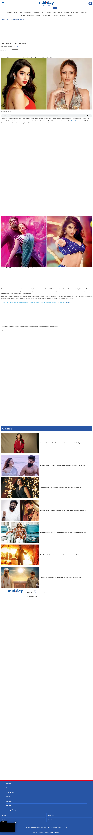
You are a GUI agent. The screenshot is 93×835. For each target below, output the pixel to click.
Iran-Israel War (30, 15)
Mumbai (15, 12)
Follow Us (16, 50)
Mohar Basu (19, 46)
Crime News (55, 15)
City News (62, 15)
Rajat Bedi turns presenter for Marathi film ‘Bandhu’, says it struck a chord (60, 577)
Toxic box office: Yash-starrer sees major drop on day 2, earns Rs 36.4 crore (61, 555)
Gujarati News (51, 815)
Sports (42, 12)
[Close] (15, 822)
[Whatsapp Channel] (11, 53)
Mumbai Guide (84, 12)
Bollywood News (46, 15)
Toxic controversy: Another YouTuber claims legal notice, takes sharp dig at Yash (62, 465)
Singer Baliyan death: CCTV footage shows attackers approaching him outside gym (63, 532)
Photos (54, 12)
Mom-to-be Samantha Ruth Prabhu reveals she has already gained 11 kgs (60, 443)
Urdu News (3, 819)
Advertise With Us (35, 827)
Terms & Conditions (52, 827)
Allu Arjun (16, 326)
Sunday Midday (11, 810)
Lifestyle (48, 12)
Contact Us (60, 827)
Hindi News (3, 815)
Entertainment (27, 12)
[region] (46, 32)
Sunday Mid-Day (74, 12)
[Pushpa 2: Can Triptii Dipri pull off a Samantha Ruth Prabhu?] (7, 827)
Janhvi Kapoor (75, 121)
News (21, 12)
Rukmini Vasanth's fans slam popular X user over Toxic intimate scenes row (61, 487)
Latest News (8, 12)
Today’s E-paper (46, 5)
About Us (28, 827)
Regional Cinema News (44, 326)
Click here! (68, 302)
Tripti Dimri (11, 326)
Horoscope (69, 15)
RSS (66, 827)
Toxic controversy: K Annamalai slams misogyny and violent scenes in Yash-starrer (63, 510)
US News (38, 15)
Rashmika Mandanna (24, 326)
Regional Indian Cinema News (17, 19)
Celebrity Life (36, 12)
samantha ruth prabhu (34, 326)
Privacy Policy (44, 827)
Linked (9, 50)
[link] (3, 822)
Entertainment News (53, 326)
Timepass (66, 12)
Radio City (50, 819)
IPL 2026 (23, 15)
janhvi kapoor (5, 326)
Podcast (60, 12)
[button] (9, 3)
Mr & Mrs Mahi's (27, 291)
